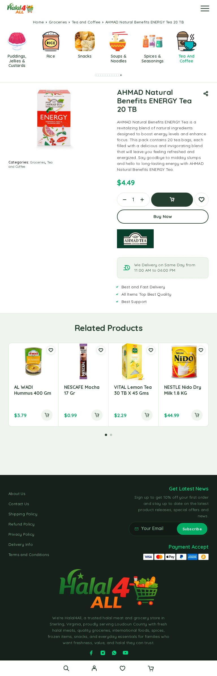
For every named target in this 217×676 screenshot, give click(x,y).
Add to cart (172, 200)
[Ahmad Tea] (135, 239)
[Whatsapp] (114, 652)
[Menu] (205, 8)
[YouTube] (125, 652)
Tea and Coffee (86, 22)
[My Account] (94, 669)
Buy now (162, 216)
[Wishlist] (122, 669)
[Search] (66, 668)
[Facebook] (91, 652)
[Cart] (151, 669)
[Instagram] (102, 652)
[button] (96, 75)
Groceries (58, 22)
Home (38, 22)
